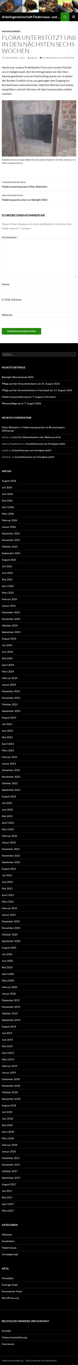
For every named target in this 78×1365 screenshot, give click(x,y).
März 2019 (8, 1059)
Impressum (8, 1343)
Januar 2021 (9, 914)
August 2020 (9, 947)
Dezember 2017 (11, 1158)
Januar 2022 (9, 842)
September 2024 (11, 632)
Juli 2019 (7, 1033)
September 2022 (11, 789)
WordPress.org (10, 1297)
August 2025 (9, 559)
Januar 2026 (9, 526)
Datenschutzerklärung (14, 1337)
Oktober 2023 (10, 704)
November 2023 (11, 697)
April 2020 (8, 973)
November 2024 (11, 618)
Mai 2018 (7, 1125)
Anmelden (7, 1278)
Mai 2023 (7, 737)
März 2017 (8, 1210)
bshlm (33, 57)
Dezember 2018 (11, 1079)
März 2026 (8, 513)
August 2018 (9, 1105)
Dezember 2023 (11, 691)
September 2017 (11, 1177)
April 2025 (8, 586)
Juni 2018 (7, 1118)
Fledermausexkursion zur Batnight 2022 (24, 197)
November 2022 (11, 776)
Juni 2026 (7, 493)
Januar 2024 (9, 684)
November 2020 (11, 927)
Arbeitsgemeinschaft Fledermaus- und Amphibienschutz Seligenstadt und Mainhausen (31, 17)
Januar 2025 (9, 605)
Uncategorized (11, 31)
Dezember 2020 (11, 921)
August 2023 (9, 717)
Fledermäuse (9, 1247)
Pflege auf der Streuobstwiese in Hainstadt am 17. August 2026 (37, 390)
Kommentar (10, 237)
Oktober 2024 (10, 625)
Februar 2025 (9, 599)
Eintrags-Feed (9, 1284)
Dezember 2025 (11, 533)
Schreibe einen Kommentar (58, 57)
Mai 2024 (7, 658)
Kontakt (6, 1330)
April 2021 (8, 895)
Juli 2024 (7, 645)
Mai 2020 (7, 967)
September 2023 (11, 710)
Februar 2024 (9, 678)
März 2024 (8, 671)
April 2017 (8, 1204)
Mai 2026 (7, 500)
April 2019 (8, 1052)
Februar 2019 (9, 1065)
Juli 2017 (7, 1190)
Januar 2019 (9, 1072)
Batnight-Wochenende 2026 (18, 377)
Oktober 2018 (10, 1092)
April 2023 (8, 743)
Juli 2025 (7, 566)
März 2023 (8, 750)
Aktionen (7, 1234)
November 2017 (11, 1164)
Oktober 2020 (10, 934)
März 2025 (8, 592)
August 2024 (9, 638)
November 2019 (11, 1006)
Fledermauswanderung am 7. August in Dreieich (29, 396)
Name (5, 284)
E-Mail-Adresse (11, 299)
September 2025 (11, 553)
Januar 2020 (9, 993)
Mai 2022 (7, 816)
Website (7, 315)
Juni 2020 (7, 960)
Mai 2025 (7, 579)
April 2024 (8, 664)
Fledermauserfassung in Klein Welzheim (24, 184)
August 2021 (9, 868)
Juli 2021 (7, 875)
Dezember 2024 (11, 612)
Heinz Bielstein (10, 427)
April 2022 (8, 822)
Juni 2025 (7, 572)
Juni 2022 (7, 809)
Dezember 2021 (11, 849)
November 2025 (11, 540)
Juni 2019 (7, 1039)
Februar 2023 (9, 756)
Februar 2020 (9, 987)
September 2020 (11, 941)
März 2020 (8, 980)
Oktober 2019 (10, 1013)
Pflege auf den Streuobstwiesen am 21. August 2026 (31, 383)
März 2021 (8, 901)
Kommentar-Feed (12, 1291)
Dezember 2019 (11, 1000)
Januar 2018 (9, 1151)
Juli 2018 (7, 1112)
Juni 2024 (7, 651)
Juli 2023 (7, 724)
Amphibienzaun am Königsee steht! (45, 443)
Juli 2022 (7, 802)
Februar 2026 (9, 520)
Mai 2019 (7, 1046)
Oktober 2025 (10, 546)
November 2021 (11, 855)
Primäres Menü (73, 16)
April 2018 (8, 1131)
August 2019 (9, 1026)
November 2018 (11, 1085)
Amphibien (8, 1241)
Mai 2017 (7, 1197)
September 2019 (11, 1019)
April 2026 (8, 507)
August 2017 (9, 1184)
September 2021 (11, 862)
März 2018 (8, 1138)
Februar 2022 (9, 835)
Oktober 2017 (10, 1171)
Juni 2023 (7, 730)
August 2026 (9, 480)
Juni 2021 (7, 881)
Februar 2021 (9, 908)
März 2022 (8, 829)
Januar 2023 (9, 763)
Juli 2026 (7, 487)
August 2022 (9, 796)
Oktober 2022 (10, 783)
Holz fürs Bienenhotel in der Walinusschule (36, 437)
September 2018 (11, 1098)
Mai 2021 (7, 888)
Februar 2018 (9, 1144)
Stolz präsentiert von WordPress (41, 1360)
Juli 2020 (7, 954)
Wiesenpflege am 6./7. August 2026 (21, 403)
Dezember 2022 (11, 770)
